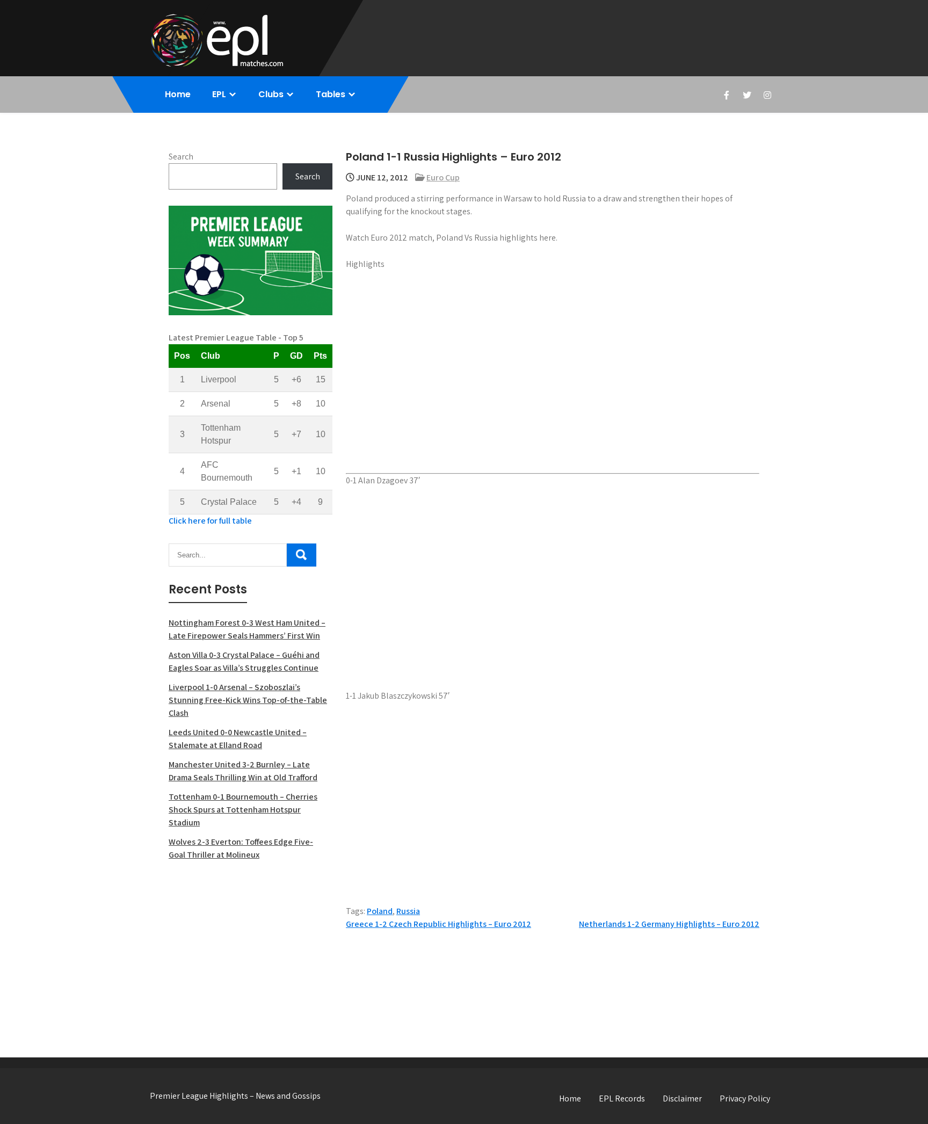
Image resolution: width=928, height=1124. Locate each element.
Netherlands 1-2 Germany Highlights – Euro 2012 (669, 924)
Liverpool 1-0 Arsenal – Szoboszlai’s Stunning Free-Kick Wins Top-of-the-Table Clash (248, 700)
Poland (380, 911)
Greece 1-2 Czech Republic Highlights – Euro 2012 (438, 924)
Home (178, 94)
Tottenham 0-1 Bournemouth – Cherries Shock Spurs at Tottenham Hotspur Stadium (243, 809)
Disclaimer (682, 1098)
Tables (330, 94)
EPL (219, 94)
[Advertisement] (250, 947)
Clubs (271, 94)
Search (181, 156)
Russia (408, 911)
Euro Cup (443, 177)
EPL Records (622, 1098)
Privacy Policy (745, 1098)
